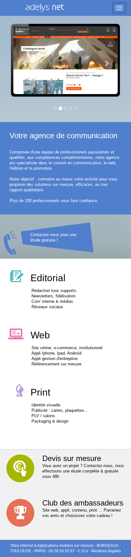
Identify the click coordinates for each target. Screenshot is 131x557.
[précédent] (21, 60)
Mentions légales (106, 551)
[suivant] (110, 60)
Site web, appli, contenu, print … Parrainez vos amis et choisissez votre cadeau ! (82, 508)
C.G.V (83, 551)
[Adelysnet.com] (44, 8)
